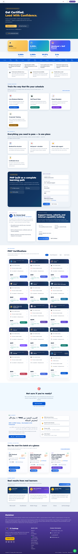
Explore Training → (13, 125)
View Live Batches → (14, 107)
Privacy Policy (64, 552)
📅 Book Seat (12, 470)
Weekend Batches (34, 542)
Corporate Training (34, 538)
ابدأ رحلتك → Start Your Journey (17, 436)
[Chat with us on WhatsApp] (74, 550)
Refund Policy (70, 552)
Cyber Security (66, 254)
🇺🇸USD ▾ (64, 1)
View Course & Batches (14, 467)
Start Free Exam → (39, 403)
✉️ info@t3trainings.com (54, 537)
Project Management (53, 254)
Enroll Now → (23, 276)
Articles (32, 532)
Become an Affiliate (34, 543)
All (46, 254)
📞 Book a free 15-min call (10, 29)
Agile (61, 254)
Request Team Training (43, 238)
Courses (32, 535)
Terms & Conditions (58, 552)
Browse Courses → (35, 107)
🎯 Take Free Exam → (23, 26)
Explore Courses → (11, 26)
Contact (32, 545)
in (11, 541)
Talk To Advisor (54, 238)
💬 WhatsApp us (18, 29)
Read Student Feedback (64, 484)
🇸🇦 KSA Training (34, 537)
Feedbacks (33, 548)
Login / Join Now (72, 1)
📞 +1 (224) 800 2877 (54, 535)
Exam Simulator (34, 540)
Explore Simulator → (57, 107)
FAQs (32, 547)
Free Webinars (34, 533)
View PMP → (46, 204)
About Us (33, 530)
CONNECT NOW (9, 538)
